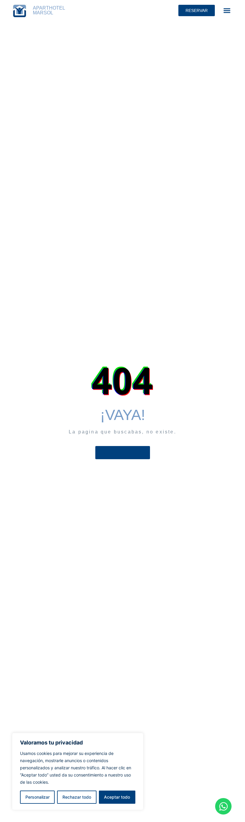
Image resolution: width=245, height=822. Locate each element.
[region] (77, 771)
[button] (227, 10)
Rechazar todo (76, 797)
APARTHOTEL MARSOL (49, 10)
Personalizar (37, 797)
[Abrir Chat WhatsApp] (223, 806)
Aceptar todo (117, 797)
